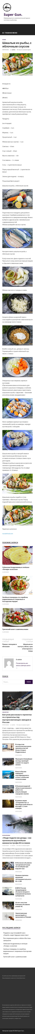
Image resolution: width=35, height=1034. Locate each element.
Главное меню (11, 33)
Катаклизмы (6, 835)
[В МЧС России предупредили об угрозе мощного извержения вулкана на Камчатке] (8, 894)
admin (13, 49)
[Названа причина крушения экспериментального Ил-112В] (8, 882)
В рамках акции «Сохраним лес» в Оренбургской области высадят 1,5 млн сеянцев (23, 804)
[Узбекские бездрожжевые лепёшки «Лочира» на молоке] (17, 565)
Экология (5, 712)
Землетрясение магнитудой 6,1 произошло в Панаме (23, 915)
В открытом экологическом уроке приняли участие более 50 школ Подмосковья (23, 748)
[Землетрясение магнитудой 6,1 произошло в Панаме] (8, 920)
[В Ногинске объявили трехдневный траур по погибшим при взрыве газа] (8, 869)
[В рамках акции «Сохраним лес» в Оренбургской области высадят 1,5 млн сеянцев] (8, 807)
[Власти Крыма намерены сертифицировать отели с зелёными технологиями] (8, 778)
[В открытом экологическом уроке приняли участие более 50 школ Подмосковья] (8, 751)
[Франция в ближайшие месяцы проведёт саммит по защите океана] (8, 765)
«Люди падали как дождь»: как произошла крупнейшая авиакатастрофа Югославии (16, 840)
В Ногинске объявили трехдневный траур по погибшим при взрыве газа (23, 865)
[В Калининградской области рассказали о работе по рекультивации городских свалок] (8, 792)
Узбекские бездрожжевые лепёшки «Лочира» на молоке (15, 568)
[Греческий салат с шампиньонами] (17, 627)
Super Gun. (13, 14)
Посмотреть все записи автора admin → (23, 665)
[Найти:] (17, 682)
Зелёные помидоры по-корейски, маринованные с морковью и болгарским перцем (15, 599)
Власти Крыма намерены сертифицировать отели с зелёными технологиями (22, 775)
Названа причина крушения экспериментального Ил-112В (23, 878)
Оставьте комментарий (24, 49)
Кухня (4, 39)
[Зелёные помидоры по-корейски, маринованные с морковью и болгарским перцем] (17, 595)
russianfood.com (7, 533)
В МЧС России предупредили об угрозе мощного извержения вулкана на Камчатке (23, 892)
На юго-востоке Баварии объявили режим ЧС (22, 904)
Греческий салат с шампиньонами (15, 629)
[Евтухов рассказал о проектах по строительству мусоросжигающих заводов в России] (17, 710)
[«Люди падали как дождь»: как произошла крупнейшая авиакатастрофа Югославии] (17, 834)
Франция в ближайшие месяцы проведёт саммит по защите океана (23, 761)
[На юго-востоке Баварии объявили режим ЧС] (8, 909)
